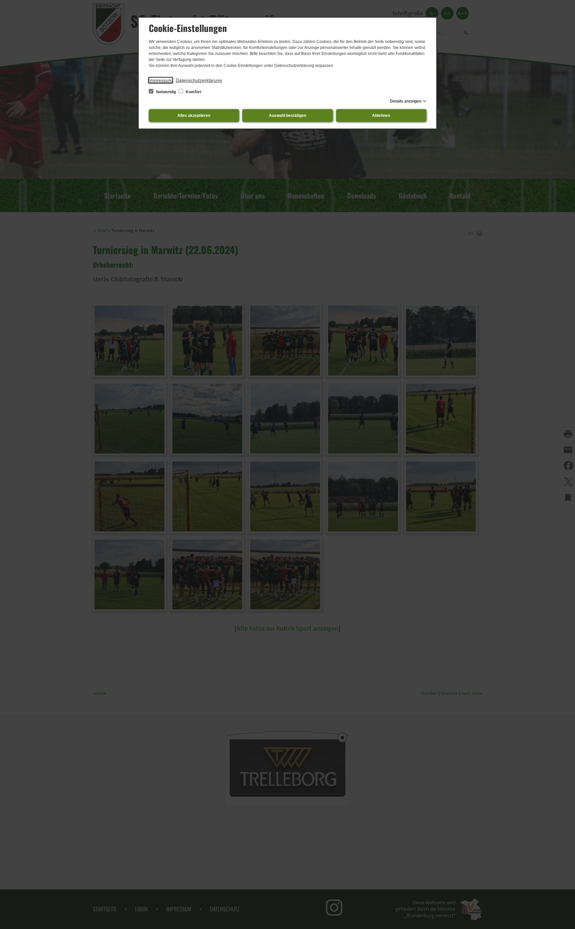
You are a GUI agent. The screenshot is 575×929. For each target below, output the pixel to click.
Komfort (193, 92)
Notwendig (166, 92)
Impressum (160, 80)
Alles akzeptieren (193, 115)
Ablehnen (381, 115)
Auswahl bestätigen (287, 115)
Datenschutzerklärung (199, 80)
